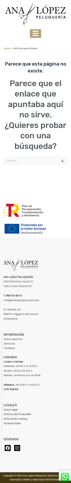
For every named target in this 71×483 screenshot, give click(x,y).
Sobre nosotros (13, 339)
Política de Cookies (16, 418)
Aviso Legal (11, 409)
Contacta (9, 348)
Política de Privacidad (17, 414)
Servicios (9, 343)
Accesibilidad (12, 423)
